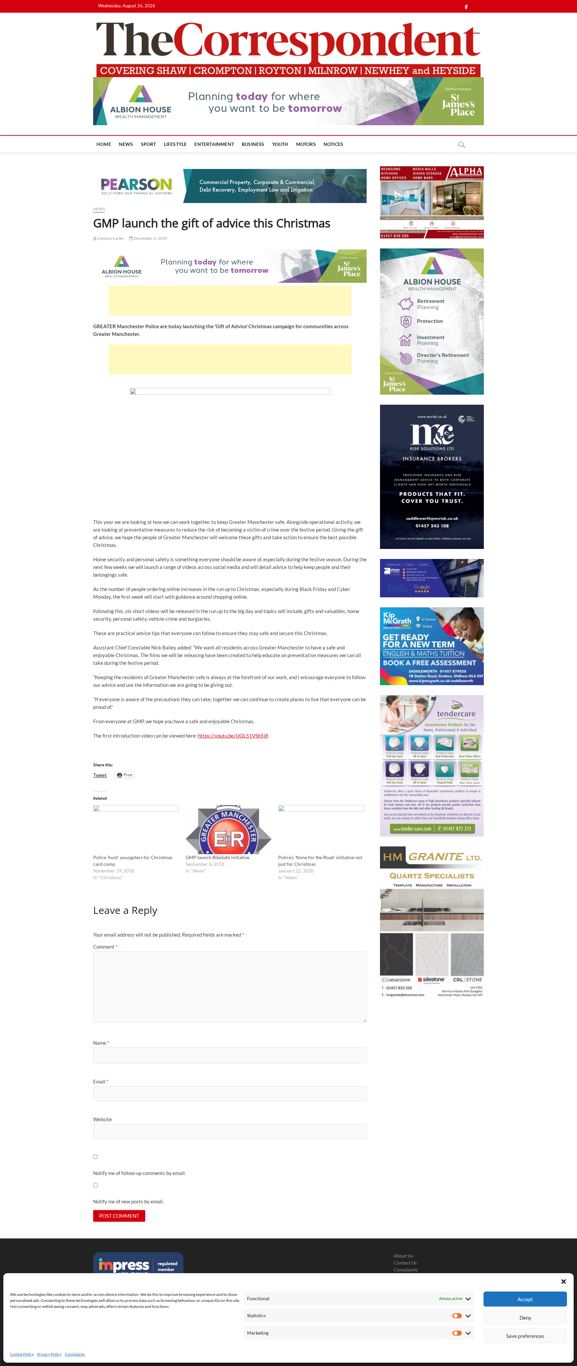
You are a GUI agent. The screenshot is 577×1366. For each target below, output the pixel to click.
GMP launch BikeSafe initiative (217, 857)
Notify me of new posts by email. (128, 1201)
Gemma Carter (110, 238)
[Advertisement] (230, 300)
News (126, 144)
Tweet (100, 774)
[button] (563, 1281)
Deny (525, 1318)
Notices (333, 144)
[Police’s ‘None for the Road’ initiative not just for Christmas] (321, 829)
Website (102, 1119)
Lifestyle (175, 144)
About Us (403, 1255)
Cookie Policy (22, 1354)
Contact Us (405, 1262)
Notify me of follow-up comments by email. (139, 1173)
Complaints (75, 1354)
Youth (280, 144)
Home (104, 144)
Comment (105, 947)
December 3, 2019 (150, 238)
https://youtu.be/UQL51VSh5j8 (233, 736)
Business (253, 144)
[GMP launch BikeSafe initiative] (228, 829)
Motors (306, 144)
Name (101, 1043)
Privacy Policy (49, 1354)
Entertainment (214, 144)
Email (101, 1082)
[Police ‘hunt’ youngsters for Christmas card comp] (136, 829)
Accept (525, 1299)
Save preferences (525, 1336)
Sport (148, 144)
